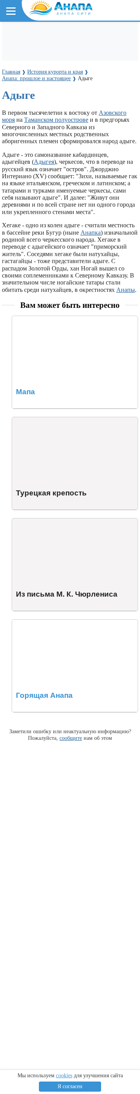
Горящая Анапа (32, 623)
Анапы (125, 289)
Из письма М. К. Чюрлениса (49, 521)
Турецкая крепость (37, 420)
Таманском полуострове (56, 119)
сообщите (71, 738)
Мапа (19, 319)
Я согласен (70, 1086)
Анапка (90, 232)
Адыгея (44, 161)
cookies (64, 1075)
